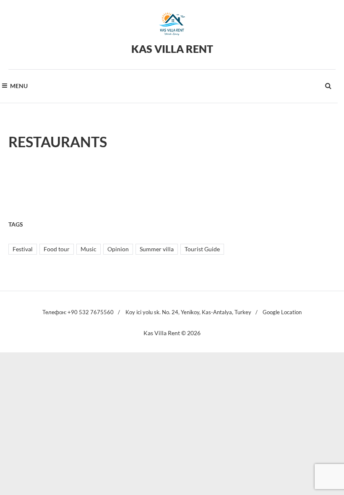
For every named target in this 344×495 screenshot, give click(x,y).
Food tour (57, 249)
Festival (23, 249)
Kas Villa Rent (172, 48)
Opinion (118, 249)
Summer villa (157, 249)
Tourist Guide (202, 249)
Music (88, 249)
